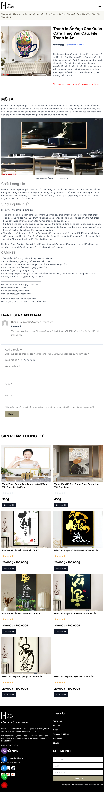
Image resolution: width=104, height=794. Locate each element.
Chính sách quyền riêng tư (12, 758)
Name (8, 384)
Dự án (55, 730)
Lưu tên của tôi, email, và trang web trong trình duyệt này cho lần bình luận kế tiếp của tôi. (50, 407)
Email (8, 395)
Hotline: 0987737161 (10, 745)
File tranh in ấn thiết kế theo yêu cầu (30, 14)
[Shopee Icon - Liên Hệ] (13, 774)
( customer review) (74, 44)
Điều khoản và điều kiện (11, 762)
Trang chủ (6, 14)
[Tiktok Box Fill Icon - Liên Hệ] (13, 768)
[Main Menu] (100, 6)
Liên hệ (56, 743)
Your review (12, 366)
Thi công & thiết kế (61, 734)
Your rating (12, 359)
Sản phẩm (57, 739)
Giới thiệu (57, 725)
